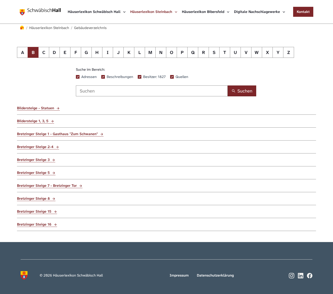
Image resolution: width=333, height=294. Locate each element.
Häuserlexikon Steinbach (151, 11)
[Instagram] (291, 275)
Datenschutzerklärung (215, 275)
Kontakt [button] (303, 11)
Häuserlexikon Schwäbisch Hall (95, 11)
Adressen (89, 76)
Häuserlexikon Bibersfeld (203, 11)
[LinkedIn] (300, 275)
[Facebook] (309, 275)
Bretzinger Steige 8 (34, 198)
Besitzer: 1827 (154, 76)
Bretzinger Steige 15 (35, 211)
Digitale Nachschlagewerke (257, 11)
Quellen (182, 76)
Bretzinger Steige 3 (34, 159)
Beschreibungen (120, 76)
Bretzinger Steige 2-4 (36, 146)
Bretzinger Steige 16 (35, 224)
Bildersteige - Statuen (36, 108)
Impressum (179, 275)
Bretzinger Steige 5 (34, 172)
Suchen (244, 91)
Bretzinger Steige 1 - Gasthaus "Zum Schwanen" (58, 133)
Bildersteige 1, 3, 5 (33, 121)
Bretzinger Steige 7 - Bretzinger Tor (47, 185)
